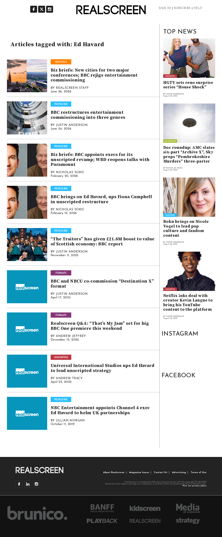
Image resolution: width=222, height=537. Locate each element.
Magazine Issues (139, 472)
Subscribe (182, 8)
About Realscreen (113, 472)
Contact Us (160, 472)
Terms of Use (198, 472)
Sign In (165, 8)
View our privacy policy (194, 486)
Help (198, 8)
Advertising (179, 472)
